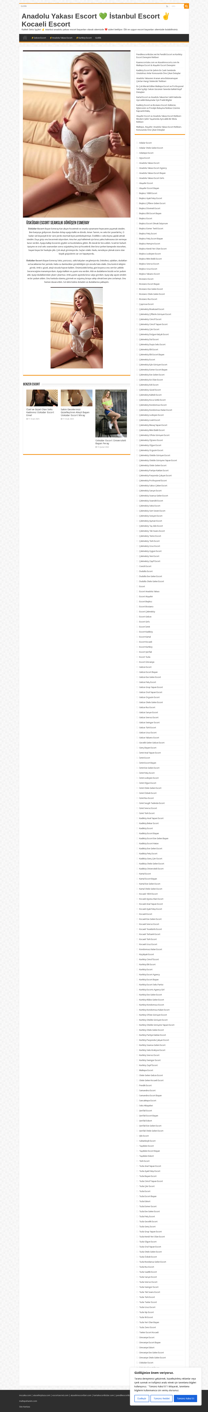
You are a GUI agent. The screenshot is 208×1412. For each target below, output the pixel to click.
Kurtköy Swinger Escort (150, 1060)
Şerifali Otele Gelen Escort (151, 1131)
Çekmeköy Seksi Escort (149, 506)
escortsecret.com (60, 1395)
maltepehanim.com (28, 1401)
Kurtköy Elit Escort (147, 964)
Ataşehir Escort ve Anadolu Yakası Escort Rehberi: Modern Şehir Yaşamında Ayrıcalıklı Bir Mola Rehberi (158, 119)
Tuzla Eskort (144, 1201)
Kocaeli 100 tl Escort (148, 894)
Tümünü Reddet (162, 1398)
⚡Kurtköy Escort (84, 38)
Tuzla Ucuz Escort (147, 1307)
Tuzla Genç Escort (147, 1226)
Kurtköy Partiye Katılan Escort (152, 1035)
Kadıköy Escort (146, 828)
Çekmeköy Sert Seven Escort (152, 511)
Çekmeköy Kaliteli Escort (150, 395)
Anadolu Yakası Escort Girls (151, 178)
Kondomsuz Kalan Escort (150, 949)
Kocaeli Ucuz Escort (148, 944)
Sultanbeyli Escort (147, 1141)
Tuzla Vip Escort (146, 1312)
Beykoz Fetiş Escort (148, 233)
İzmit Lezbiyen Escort (149, 778)
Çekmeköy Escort (147, 359)
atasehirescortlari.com (81, 1395)
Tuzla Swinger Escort (148, 1287)
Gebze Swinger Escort (149, 722)
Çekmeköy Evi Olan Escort (151, 380)
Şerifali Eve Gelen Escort (150, 1126)
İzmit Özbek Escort (147, 793)
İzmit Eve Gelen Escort (149, 768)
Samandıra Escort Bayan (150, 1095)
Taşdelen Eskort (146, 1156)
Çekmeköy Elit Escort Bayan (151, 354)
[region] (166, 1386)
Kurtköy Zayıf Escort (148, 1065)
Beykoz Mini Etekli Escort (150, 259)
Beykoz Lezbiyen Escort (150, 254)
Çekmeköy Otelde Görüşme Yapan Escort (158, 460)
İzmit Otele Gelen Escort (150, 788)
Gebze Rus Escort (147, 707)
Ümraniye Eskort (146, 1347)
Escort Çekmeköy (147, 611)
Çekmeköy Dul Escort (149, 339)
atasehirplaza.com (41, 1395)
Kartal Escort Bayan (148, 879)
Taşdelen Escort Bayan (149, 1151)
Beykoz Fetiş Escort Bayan (151, 238)
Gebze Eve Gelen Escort (150, 677)
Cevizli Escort (145, 566)
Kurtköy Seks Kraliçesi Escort (152, 1050)
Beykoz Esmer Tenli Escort (151, 228)
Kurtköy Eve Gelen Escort (150, 994)
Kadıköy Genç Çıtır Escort (150, 858)
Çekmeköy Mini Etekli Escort (152, 430)
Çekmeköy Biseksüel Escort (151, 309)
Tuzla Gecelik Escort (148, 1221)
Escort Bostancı (146, 606)
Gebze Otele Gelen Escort (151, 702)
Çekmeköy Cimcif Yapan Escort (153, 324)
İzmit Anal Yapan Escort (150, 753)
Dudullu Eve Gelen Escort (150, 576)
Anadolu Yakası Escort (149, 163)
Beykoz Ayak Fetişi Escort (150, 198)
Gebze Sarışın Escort (148, 712)
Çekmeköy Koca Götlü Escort (152, 400)
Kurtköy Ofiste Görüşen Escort (153, 1015)
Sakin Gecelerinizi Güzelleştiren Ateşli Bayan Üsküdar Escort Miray (75, 412)
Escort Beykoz (145, 601)
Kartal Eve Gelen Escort (149, 884)
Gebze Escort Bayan (148, 672)
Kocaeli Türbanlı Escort (149, 934)
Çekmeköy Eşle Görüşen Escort (153, 364)
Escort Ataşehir (146, 596)
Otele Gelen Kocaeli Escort (151, 1080)
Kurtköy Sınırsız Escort (149, 1055)
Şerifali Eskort (145, 1120)
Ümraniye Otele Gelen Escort (152, 1357)
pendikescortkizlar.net (126, 1395)
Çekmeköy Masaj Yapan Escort (153, 425)
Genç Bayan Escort (147, 747)
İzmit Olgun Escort (147, 783)
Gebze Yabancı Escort (149, 737)
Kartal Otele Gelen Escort (150, 889)
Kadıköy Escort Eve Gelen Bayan (153, 838)
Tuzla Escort (144, 1191)
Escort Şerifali (145, 652)
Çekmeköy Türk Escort (149, 541)
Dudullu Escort (146, 571)
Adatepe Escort (146, 153)
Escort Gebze (145, 616)
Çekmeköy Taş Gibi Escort (151, 526)
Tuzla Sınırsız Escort (148, 1282)
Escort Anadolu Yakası (149, 591)
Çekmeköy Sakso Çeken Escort (153, 485)
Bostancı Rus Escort (148, 299)
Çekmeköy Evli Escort (148, 385)
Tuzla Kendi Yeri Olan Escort (152, 1236)
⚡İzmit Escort (25, 37)
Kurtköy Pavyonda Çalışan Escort (154, 1040)
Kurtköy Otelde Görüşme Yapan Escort (156, 1025)
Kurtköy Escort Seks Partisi (151, 984)
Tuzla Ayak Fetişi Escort (149, 1171)
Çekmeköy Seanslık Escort (151, 501)
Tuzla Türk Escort (147, 1297)
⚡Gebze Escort (38, 38)
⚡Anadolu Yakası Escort (61, 38)
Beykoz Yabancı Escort (149, 274)
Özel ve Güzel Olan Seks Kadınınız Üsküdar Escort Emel (40, 412)
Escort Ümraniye (146, 662)
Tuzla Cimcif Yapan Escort (151, 1181)
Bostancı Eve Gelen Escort (151, 289)
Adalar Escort (145, 143)
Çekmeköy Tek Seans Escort (152, 531)
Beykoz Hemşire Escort (149, 243)
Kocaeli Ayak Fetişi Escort (150, 909)
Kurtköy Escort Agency (149, 974)
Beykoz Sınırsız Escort (149, 264)
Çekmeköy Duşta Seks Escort (152, 344)
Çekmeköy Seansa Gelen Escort (153, 495)
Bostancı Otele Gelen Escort (152, 294)
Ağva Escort (144, 158)
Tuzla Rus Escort (146, 1267)
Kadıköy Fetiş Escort (148, 853)
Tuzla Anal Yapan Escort (150, 1166)
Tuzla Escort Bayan (147, 1196)
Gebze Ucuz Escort (147, 732)
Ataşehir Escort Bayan (149, 188)
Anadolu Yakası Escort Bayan (152, 173)
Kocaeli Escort (145, 914)
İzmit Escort (144, 758)
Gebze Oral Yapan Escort (150, 692)
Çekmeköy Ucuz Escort (149, 546)
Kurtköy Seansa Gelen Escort (152, 1045)
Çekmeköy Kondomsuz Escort (153, 405)
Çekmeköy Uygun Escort (150, 551)
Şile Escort (144, 1136)
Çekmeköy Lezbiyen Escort (151, 415)
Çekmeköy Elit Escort (148, 349)
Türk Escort (144, 1161)
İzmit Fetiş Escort (147, 773)
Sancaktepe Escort (147, 1100)
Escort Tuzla (144, 657)
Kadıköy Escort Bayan (149, 833)
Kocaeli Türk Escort (148, 939)
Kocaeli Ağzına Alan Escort (151, 899)
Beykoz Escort (145, 218)
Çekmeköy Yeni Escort (149, 556)
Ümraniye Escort (146, 1337)
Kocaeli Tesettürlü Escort (150, 929)
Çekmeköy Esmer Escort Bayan (153, 369)
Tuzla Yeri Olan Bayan (149, 1322)
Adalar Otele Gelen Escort (151, 148)
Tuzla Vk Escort (146, 1317)
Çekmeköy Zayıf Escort (149, 561)
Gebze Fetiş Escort (147, 682)
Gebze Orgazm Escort (149, 697)
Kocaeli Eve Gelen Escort (150, 919)
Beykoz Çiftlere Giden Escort (152, 203)
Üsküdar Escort (146, 1362)
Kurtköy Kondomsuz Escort (151, 1005)
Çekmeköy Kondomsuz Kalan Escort (155, 410)
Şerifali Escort (145, 1110)
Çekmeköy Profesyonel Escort (153, 480)
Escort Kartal (145, 637)
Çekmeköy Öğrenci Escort (151, 440)
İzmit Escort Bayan (147, 763)
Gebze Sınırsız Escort (148, 717)
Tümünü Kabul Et (185, 1398)
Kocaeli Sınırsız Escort (149, 924)
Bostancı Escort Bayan (149, 284)
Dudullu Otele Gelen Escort (151, 581)
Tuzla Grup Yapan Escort (150, 1231)
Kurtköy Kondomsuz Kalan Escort (154, 1010)
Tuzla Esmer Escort (147, 1206)
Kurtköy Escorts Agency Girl (151, 989)
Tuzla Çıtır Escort (147, 1186)
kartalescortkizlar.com (103, 1395)
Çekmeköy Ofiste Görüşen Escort (154, 435)
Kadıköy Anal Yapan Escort (151, 818)
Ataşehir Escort (146, 183)
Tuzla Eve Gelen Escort (149, 1211)
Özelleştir (141, 1398)
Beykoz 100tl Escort (148, 193)
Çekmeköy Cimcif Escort (150, 319)
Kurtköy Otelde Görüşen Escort (153, 1020)
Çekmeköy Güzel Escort (150, 390)
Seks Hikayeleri (146, 1105)
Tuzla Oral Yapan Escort (150, 1246)
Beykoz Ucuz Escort (148, 269)
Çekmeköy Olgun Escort (150, 445)
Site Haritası (24, 1406)
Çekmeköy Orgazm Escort (151, 450)
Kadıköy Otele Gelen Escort (151, 863)
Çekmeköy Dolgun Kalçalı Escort (154, 334)
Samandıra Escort (147, 1090)
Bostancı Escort (146, 279)
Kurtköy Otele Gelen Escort (151, 1030)
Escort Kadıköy (146, 632)
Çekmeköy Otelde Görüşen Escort (154, 455)
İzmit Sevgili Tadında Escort (152, 803)
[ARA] (186, 6)
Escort (142, 586)
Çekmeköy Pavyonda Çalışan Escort (155, 475)
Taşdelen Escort (146, 1146)
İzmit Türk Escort (147, 813)
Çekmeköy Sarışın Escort (150, 490)
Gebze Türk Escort (147, 727)
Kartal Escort (145, 874)
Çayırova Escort (146, 304)
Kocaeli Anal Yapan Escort (151, 904)
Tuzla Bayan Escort (147, 1176)
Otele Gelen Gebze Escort (151, 1075)
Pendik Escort (145, 1085)
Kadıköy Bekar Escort (149, 823)
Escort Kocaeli (145, 642)
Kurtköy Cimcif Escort (149, 959)
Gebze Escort (145, 667)
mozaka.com (25, 1395)
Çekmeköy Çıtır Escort (149, 329)
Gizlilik (24, 6)
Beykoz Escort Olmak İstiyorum (153, 223)
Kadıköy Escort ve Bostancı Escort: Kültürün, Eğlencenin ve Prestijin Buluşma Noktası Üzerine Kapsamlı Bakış (158, 108)
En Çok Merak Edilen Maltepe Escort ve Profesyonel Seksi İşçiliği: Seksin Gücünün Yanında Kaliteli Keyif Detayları (159, 89)
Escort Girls (144, 621)
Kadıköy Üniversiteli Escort (151, 868)
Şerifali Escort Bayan (148, 1115)
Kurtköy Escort (145, 969)
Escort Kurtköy (145, 647)
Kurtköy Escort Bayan (149, 979)
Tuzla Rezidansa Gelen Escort (152, 1262)
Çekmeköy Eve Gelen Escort (151, 374)
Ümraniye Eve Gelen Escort (151, 1352)
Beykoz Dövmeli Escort (149, 208)
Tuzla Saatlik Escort (148, 1272)
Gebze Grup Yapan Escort (151, 687)
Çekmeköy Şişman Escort (150, 521)
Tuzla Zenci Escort (147, 1327)
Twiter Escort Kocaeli (149, 1332)
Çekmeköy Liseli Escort (149, 420)
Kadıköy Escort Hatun (149, 843)
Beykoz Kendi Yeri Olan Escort (153, 248)
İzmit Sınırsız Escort (148, 808)
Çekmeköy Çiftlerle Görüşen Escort (155, 314)
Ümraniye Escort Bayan (150, 1342)
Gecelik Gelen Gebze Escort (151, 742)
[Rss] (167, 6)
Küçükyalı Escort (146, 954)
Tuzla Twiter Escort (148, 1302)
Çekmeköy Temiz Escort (150, 536)
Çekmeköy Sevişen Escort (150, 516)
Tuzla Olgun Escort (147, 1241)
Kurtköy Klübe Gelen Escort (151, 1000)
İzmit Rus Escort (146, 798)
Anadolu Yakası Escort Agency (153, 168)
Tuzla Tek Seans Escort (149, 1292)
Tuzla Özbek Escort (148, 1257)
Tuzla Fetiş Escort (147, 1216)
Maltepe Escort (146, 1070)
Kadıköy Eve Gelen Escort (150, 848)
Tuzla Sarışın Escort (148, 1277)
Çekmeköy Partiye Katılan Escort (154, 470)
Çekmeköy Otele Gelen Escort (152, 465)
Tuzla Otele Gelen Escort (150, 1252)
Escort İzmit (144, 627)
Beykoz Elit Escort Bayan (150, 213)
